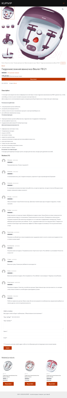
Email (5, 337)
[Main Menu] (63, 3)
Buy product (33, 79)
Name (5, 331)
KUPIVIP (7, 3)
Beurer (38, 63)
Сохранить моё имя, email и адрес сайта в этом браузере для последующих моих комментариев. (30, 344)
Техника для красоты (19, 63)
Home (3, 63)
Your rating (7, 317)
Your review (8, 320)
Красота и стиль (9, 63)
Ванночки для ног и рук (30, 63)
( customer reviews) (13, 72)
